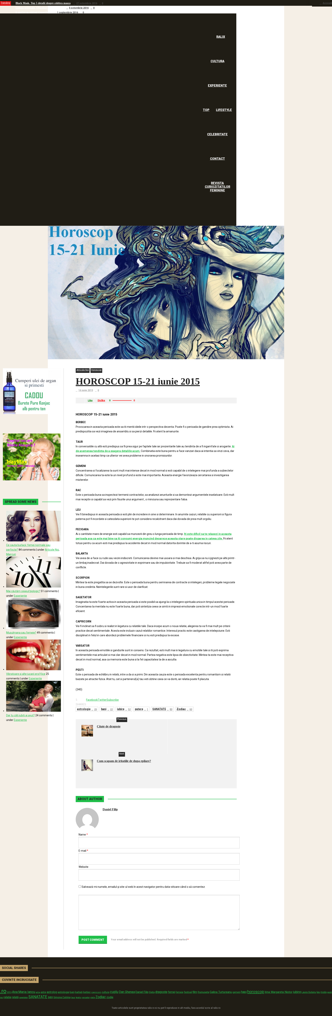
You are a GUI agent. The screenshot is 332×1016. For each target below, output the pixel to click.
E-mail (83, 850)
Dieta (152, 992)
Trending (5, 3)
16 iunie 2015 (85, 390)
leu (318, 992)
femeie (179, 992)
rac (1, 997)
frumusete (203, 992)
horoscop (255, 991)
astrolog (52, 992)
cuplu (114, 992)
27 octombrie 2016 (86, 3)
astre (43, 992)
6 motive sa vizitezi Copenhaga (33, 12)
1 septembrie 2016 (67, 12)
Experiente (20, 595)
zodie (109, 997)
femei (171, 992)
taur (73, 997)
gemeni (236, 992)
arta (38, 992)
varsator (86, 997)
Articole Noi (82, 370)
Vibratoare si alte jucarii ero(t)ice (25, 673)
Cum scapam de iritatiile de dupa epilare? (124, 761)
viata (92, 997)
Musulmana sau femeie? (21, 632)
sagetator (23, 997)
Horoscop (96, 370)
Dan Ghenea (127, 992)
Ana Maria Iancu (23, 992)
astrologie (87, 709)
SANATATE (162, 709)
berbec (87, 992)
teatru (78, 997)
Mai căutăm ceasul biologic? (23, 591)
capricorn (96, 992)
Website (83, 866)
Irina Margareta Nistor (278, 992)
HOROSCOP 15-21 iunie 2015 (138, 381)
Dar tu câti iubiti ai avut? (20, 715)
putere (141, 709)
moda (323, 992)
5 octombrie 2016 (79, 8)
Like (90, 400)
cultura (105, 992)
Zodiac (184, 709)
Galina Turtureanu (221, 992)
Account (327, 3)
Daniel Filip (110, 809)
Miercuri (11, 554)
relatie (7, 997)
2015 (9, 992)
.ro (3, 991)
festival (188, 992)
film (195, 992)
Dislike (101, 400)
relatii (15, 997)
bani (107, 709)
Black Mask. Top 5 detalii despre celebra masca (43, 3)
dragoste (161, 992)
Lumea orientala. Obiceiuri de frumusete (39, 7)
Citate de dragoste (108, 726)
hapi (244, 992)
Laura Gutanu (308, 992)
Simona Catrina (62, 997)
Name (83, 834)
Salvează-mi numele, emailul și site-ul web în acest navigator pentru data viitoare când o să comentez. (143, 886)
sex (50, 997)
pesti (329, 992)
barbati (79, 992)
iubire (124, 709)
